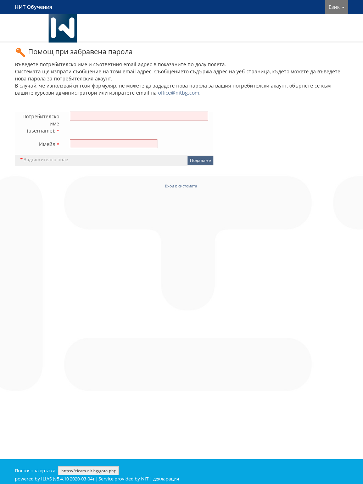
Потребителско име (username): (40, 123)
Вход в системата (181, 185)
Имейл (49, 144)
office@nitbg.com (178, 92)
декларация (166, 479)
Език (335, 7)
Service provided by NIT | (126, 479)
